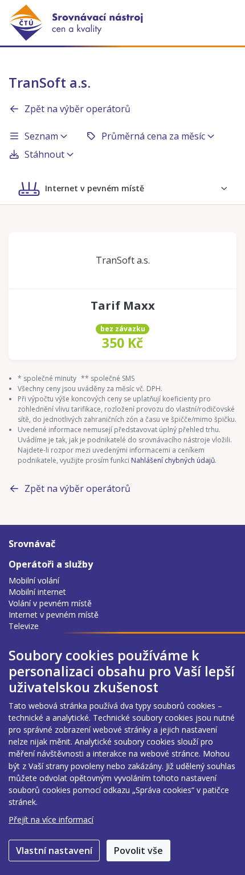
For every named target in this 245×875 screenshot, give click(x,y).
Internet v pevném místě (54, 614)
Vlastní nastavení (54, 850)
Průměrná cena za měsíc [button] (153, 136)
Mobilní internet (37, 591)
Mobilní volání (34, 580)
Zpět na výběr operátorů (77, 108)
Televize (24, 626)
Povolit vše (138, 850)
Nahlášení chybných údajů (173, 460)
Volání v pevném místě (50, 603)
